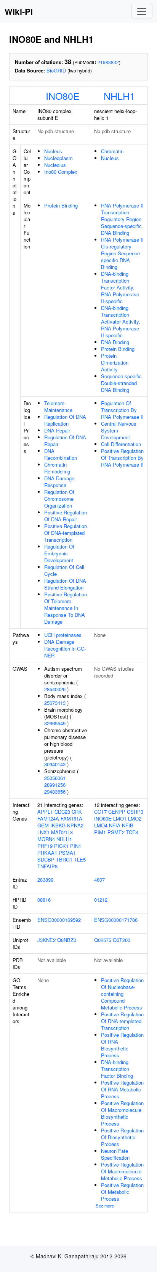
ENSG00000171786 (116, 919)
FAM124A (48, 818)
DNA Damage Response (59, 482)
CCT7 (100, 811)
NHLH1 (119, 95)
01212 (100, 899)
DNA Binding (115, 342)
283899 (45, 879)
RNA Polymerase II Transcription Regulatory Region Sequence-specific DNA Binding (122, 219)
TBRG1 (64, 859)
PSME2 (116, 832)
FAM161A (71, 818)
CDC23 (62, 811)
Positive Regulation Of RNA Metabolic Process (122, 1089)
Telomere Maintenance (58, 406)
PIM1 (100, 832)
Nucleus (53, 151)
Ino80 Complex (60, 171)
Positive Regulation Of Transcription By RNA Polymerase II (122, 457)
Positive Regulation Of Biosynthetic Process (122, 1137)
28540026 (55, 689)
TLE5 (80, 859)
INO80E (63, 95)
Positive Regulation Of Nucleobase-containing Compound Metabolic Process (122, 993)
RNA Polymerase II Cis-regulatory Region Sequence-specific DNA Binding (122, 253)
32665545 (55, 723)
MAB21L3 (62, 832)
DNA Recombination (60, 454)
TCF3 (132, 832)
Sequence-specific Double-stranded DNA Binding (121, 383)
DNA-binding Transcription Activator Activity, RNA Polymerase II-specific (120, 321)
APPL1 (45, 811)
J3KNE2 (46, 939)
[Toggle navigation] (141, 11)
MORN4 (46, 839)
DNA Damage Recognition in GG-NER (65, 648)
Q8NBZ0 (66, 939)
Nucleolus (55, 164)
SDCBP (45, 859)
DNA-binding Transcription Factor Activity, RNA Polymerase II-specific (120, 287)
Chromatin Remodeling (57, 468)
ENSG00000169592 (59, 919)
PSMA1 (67, 852)
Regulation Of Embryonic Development (59, 553)
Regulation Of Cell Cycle (64, 570)
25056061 (55, 777)
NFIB (127, 825)
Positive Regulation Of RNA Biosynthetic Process (122, 1045)
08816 (44, 899)
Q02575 (102, 939)
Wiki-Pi (19, 11)
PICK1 (61, 845)
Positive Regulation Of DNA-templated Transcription (65, 532)
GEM (43, 825)
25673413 (55, 702)
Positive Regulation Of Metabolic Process (122, 1191)
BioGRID (56, 70)
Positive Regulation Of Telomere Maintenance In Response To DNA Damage (65, 608)
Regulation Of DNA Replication (65, 420)
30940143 (55, 764)
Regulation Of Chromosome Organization (59, 498)
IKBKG (58, 825)
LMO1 (120, 818)
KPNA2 (75, 825)
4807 (99, 879)
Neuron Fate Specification (115, 1154)
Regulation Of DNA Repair (65, 441)
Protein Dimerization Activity (114, 362)
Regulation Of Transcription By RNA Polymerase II (122, 409)
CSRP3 (135, 811)
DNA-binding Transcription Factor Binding (117, 1068)
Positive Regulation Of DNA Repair (65, 516)
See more (105, 1206)
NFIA (114, 825)
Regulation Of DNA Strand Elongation (65, 584)
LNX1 (43, 832)
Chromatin (112, 151)
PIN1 (75, 845)
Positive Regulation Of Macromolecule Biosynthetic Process (122, 1113)
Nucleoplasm (58, 158)
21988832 (108, 62)
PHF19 (45, 845)
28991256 (55, 784)
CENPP (116, 811)
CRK (77, 811)
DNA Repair (57, 430)
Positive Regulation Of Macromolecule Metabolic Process (122, 1171)
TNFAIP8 (47, 866)
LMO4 (100, 825)
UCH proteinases (63, 634)
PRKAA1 (47, 852)
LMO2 (134, 818)
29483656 (55, 791)
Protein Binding (61, 205)
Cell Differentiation (121, 444)
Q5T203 (121, 939)
